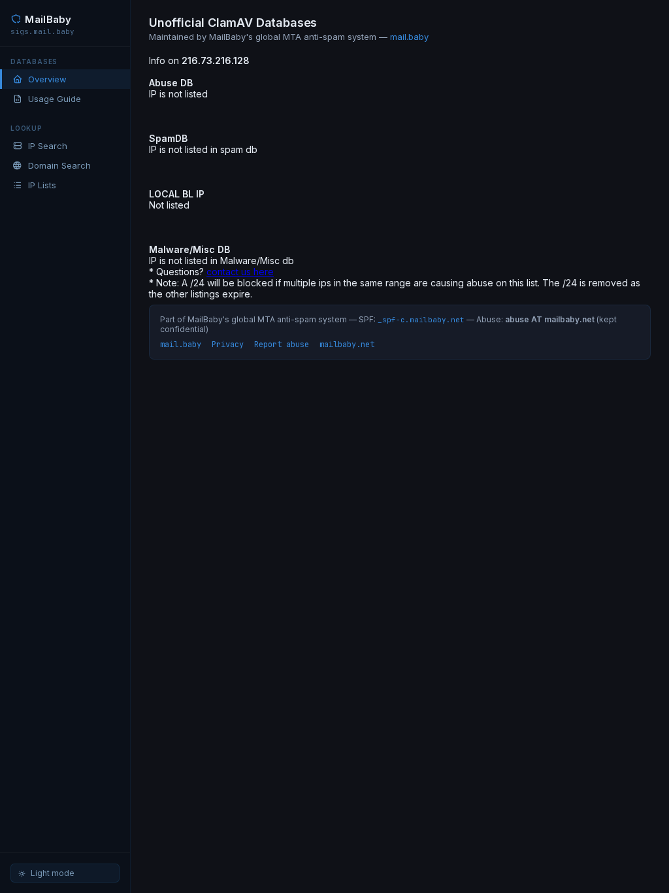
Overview (47, 79)
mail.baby (409, 36)
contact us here (240, 271)
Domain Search (59, 165)
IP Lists (42, 185)
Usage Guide (54, 98)
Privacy (228, 344)
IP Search (47, 146)
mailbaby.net (346, 344)
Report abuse (281, 344)
